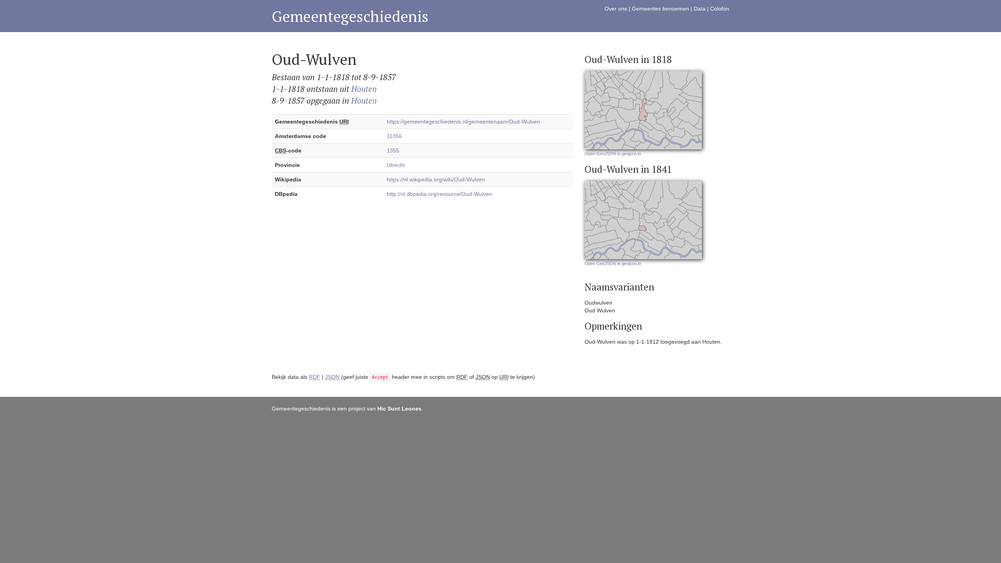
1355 (393, 150)
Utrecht (396, 165)
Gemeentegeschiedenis (350, 16)
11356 (394, 136)
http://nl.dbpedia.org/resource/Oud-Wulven (439, 194)
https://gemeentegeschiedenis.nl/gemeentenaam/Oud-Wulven (463, 121)
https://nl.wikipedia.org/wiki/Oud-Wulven (436, 179)
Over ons (616, 8)
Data (699, 8)
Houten (364, 88)
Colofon (719, 8)
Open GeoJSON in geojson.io (613, 153)
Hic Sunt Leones (399, 408)
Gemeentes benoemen (660, 8)
